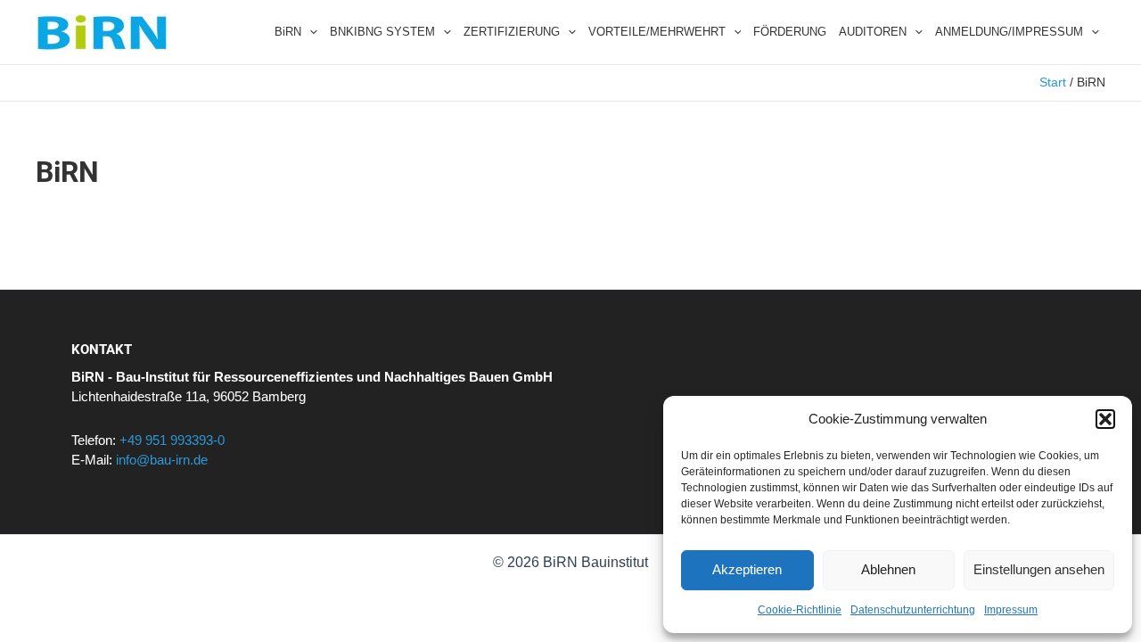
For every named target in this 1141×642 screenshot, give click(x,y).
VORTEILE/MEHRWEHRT (657, 31)
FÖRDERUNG (789, 31)
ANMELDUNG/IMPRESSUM (1009, 31)
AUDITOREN (873, 31)
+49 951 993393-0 (172, 440)
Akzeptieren (747, 569)
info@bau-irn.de (162, 459)
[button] (1105, 419)
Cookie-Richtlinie (799, 610)
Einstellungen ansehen (1038, 569)
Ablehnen (888, 569)
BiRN (288, 31)
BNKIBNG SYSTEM (382, 31)
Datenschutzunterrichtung (912, 610)
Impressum (1011, 610)
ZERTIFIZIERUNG (512, 31)
